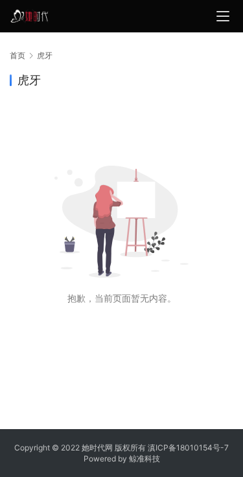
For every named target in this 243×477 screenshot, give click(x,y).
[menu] (223, 16)
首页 (17, 55)
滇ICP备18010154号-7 (188, 447)
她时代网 (97, 447)
